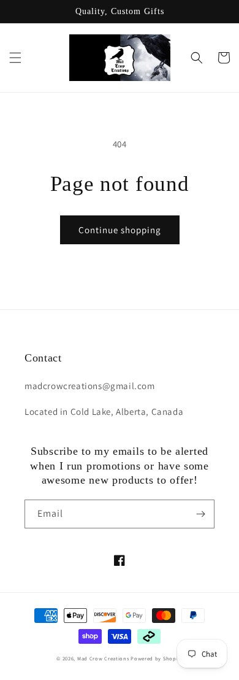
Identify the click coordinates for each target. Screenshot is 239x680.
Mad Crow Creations (103, 658)
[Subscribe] (200, 514)
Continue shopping (119, 230)
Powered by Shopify (157, 658)
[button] (15, 57)
